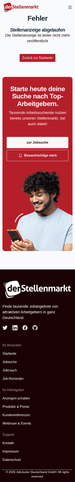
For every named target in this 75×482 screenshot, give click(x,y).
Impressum (10, 451)
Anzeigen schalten (16, 398)
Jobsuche (9, 362)
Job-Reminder (13, 378)
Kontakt (8, 443)
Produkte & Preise (15, 406)
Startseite (9, 353)
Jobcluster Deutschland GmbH (36, 472)
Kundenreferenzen (16, 415)
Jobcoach (9, 370)
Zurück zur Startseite (37, 58)
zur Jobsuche (37, 142)
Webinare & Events (16, 423)
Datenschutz (11, 460)
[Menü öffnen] (70, 7)
